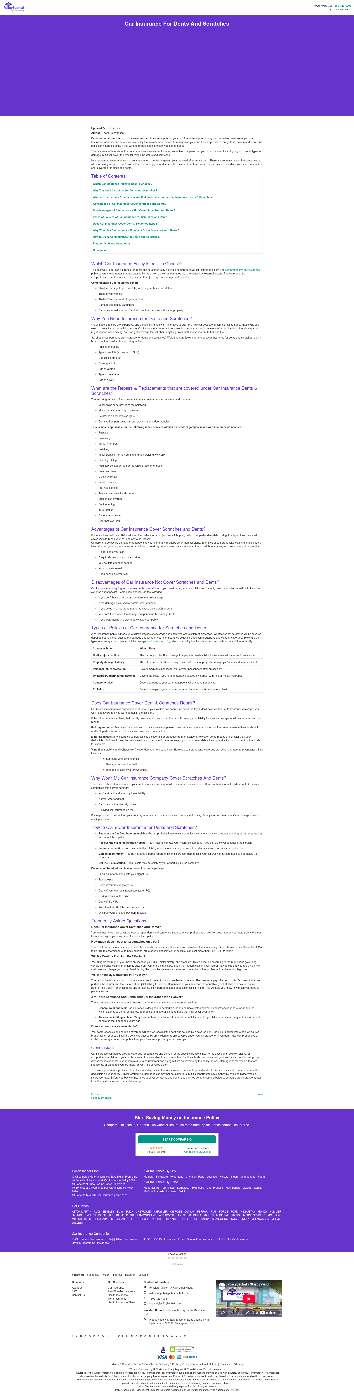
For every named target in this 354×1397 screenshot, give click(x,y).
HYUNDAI (77, 1215)
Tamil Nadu (168, 1187)
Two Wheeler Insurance (122, 1291)
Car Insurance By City (160, 1170)
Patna (261, 1176)
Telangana (198, 1187)
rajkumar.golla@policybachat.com (169, 1293)
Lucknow (212, 1176)
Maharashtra (151, 1187)
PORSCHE (143, 1219)
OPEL (130, 1219)
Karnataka (183, 1187)
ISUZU (102, 1215)
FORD (234, 1211)
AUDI (97, 1211)
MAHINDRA (194, 1215)
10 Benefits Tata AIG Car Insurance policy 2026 (99, 1195)
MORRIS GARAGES (101, 1219)
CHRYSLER (161, 1211)
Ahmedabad (248, 1176)
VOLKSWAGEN (260, 1219)
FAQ (74, 1291)
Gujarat (247, 1187)
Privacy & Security (121, 1364)
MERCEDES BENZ (254, 1215)
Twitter (105, 1274)
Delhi (182, 1191)
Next (260, 1094)
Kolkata (224, 1176)
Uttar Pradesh (215, 1187)
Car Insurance (116, 1287)
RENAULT (172, 1219)
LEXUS (181, 1215)
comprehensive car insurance (242, 270)
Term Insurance (117, 1298)
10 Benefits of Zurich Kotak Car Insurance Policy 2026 (103, 1180)
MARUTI (209, 1215)
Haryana (171, 1191)
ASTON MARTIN (81, 1211)
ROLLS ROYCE (189, 1219)
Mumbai (148, 1176)
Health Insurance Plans (121, 1302)
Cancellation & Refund (204, 1364)
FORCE (223, 1211)
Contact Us (78, 1295)
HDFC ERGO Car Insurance (159, 1239)
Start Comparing (177, 1139)
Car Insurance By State (161, 1181)
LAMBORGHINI (146, 1215)
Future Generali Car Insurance (196, 1239)
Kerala (258, 1187)
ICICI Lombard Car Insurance (89, 1239)
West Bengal (232, 1187)
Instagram (130, 1274)
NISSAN (120, 1219)
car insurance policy (158, 641)
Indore (235, 1176)
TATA (234, 1219)
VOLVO (276, 1219)
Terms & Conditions (145, 1364)
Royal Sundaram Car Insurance (90, 1243)
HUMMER (275, 1211)
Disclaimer (226, 1364)
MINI (277, 1215)
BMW (120, 1211)
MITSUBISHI (79, 1219)
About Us (77, 1287)
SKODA (205, 1219)
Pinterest (117, 1274)
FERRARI (202, 1211)
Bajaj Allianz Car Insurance (124, 1239)
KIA (132, 1215)
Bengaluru (162, 1176)
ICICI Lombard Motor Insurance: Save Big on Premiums (104, 1176)
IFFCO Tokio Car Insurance (233, 1239)
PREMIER (158, 1219)
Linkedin (144, 1274)
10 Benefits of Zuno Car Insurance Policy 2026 (99, 1184)
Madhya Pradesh (154, 1191)
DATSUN (189, 1211)
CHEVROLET (144, 1211)
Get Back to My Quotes (197, 1151)
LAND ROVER (166, 1215)
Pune (201, 1176)
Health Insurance (118, 1295)
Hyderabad (176, 1176)
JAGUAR (114, 1215)
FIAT (213, 1211)
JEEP (125, 1215)
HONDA (262, 1211)
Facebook (93, 1274)
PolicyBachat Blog (85, 1170)
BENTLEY (108, 1211)
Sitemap (239, 1364)
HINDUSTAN (248, 1211)
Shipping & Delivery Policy (174, 1364)
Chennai (191, 1176)
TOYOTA (244, 1219)
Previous (96, 1094)
